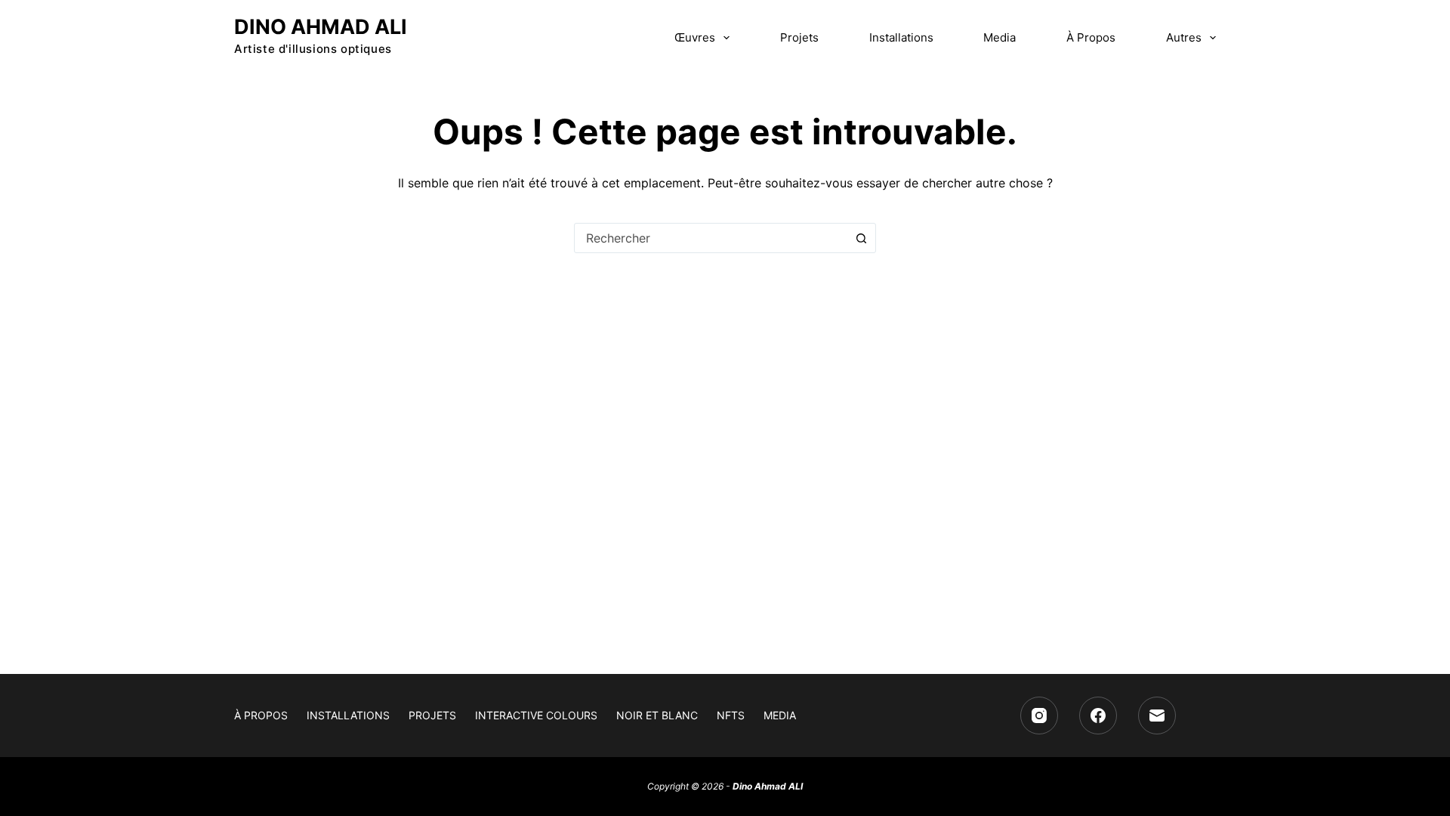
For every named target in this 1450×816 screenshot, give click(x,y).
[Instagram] (1039, 715)
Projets (799, 37)
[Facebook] (1098, 715)
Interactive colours (536, 715)
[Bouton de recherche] (861, 238)
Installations (901, 37)
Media (999, 37)
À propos (1090, 37)
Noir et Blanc (657, 715)
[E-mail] (1157, 715)
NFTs (731, 715)
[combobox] (711, 238)
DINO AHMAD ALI (320, 26)
